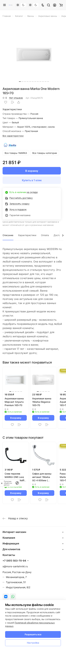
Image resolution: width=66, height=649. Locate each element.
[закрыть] (1, 483)
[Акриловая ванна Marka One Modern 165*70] (34, 53)
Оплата (45, 235)
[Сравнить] (12, 102)
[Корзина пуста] (61, 5)
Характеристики (27, 235)
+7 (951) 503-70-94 (14, 560)
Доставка (59, 235)
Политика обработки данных (8, 483)
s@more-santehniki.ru (15, 566)
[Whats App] (13, 596)
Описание (8, 235)
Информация (11, 543)
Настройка (33, 642)
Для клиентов (11, 549)
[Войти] (54, 5)
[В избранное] (6, 102)
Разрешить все (33, 634)
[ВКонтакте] (6, 596)
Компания (9, 537)
